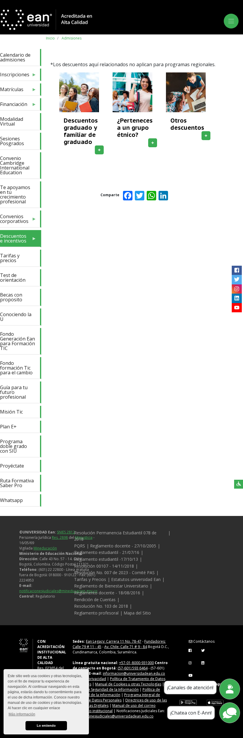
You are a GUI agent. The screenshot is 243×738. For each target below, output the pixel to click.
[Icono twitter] (237, 279)
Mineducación (45, 548)
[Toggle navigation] (231, 21)
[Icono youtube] (237, 307)
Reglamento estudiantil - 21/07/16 (106, 552)
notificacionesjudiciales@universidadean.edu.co (113, 716)
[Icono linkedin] (237, 298)
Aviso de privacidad (89, 678)
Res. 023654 (47, 668)
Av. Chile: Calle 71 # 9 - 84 (125, 646)
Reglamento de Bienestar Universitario (111, 586)
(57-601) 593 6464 (133, 668)
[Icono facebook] (237, 270)
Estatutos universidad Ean (136, 579)
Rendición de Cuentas (95, 599)
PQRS (79, 546)
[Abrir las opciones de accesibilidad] (238, 484)
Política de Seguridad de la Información (116, 692)
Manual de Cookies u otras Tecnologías (128, 684)
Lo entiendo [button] (46, 725)
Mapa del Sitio (137, 613)
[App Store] (215, 702)
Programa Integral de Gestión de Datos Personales (116, 697)
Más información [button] (22, 714)
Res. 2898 (60, 537)
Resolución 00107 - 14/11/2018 (104, 566)
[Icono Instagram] (237, 289)
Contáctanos (203, 641)
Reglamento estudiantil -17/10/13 (106, 559)
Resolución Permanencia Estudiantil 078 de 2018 (115, 536)
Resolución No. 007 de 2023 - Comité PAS (114, 572)
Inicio (50, 38)
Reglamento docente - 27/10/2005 (123, 546)
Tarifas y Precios (90, 579)
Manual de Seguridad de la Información (106, 689)
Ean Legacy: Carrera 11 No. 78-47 (113, 641)
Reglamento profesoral (96, 613)
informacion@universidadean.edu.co (134, 673)
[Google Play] (188, 702)
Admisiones (71, 38)
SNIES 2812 (66, 532)
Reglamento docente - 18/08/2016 (107, 593)
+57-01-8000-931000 (136, 662)
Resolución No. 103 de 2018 (101, 606)
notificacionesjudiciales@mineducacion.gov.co (58, 590)
